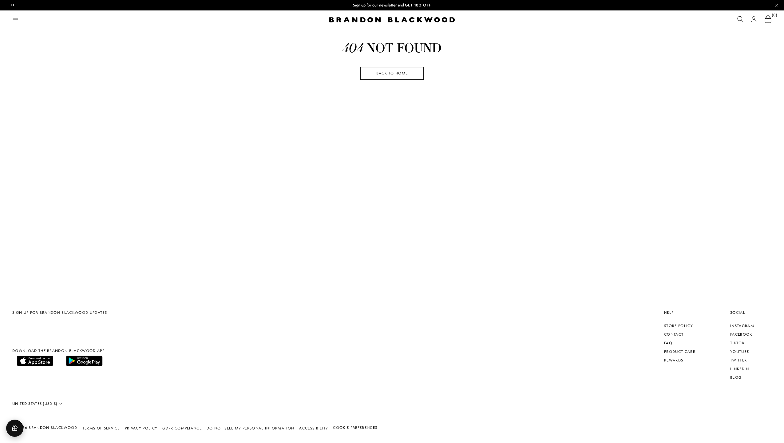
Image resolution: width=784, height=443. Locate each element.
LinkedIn (739, 368)
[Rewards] (14, 428)
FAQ (668, 343)
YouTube (739, 351)
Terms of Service (101, 428)
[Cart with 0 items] (768, 19)
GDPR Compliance (182, 428)
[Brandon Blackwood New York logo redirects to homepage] (392, 19)
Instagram (742, 325)
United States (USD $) (35, 403)
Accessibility (313, 428)
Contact (673, 334)
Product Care (679, 351)
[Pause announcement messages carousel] (12, 5)
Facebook (741, 334)
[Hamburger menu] (15, 20)
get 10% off (418, 5)
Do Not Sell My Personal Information (250, 428)
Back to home (392, 73)
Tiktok (737, 343)
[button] (740, 20)
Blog (736, 377)
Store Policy (678, 325)
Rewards (673, 360)
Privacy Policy (141, 428)
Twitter (738, 360)
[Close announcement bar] (776, 5)
